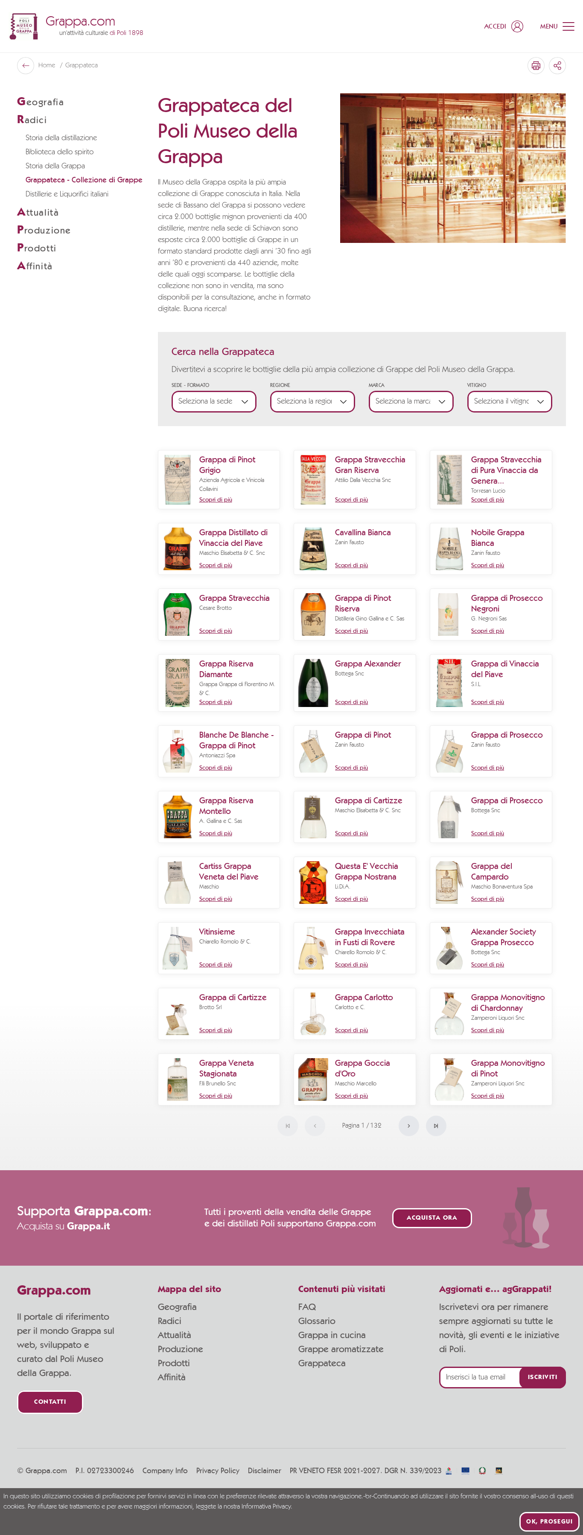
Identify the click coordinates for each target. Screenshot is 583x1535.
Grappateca (322, 1363)
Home (47, 65)
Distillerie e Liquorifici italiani (67, 194)
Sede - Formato (191, 385)
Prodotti (174, 1363)
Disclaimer (264, 1471)
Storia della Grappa (55, 166)
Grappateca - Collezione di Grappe (84, 180)
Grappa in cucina (332, 1335)
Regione (280, 385)
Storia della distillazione (61, 138)
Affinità (172, 1377)
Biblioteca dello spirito (59, 152)
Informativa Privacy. (267, 1506)
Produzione (180, 1349)
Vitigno (476, 385)
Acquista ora (432, 1218)
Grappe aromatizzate (341, 1349)
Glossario (316, 1321)
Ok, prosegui (549, 1522)
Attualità (174, 1335)
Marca (377, 385)
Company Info (165, 1471)
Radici (169, 1321)
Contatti (50, 1402)
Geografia (177, 1307)
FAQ (307, 1307)
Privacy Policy (217, 1471)
